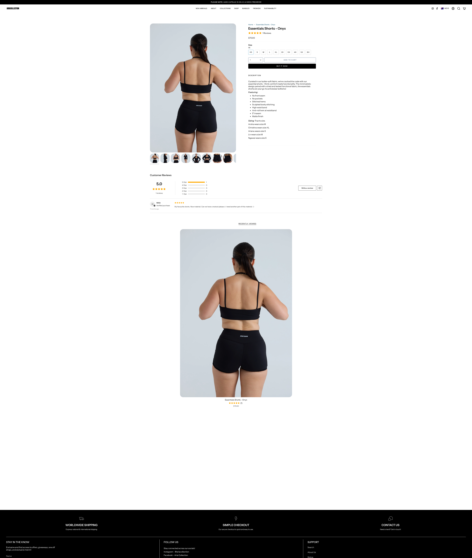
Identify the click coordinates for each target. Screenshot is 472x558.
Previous (150, 88)
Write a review (307, 188)
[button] (225, 8)
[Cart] (464, 8)
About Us (312, 552)
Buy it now (282, 66)
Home (250, 24)
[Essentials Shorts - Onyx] (236, 313)
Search (311, 547)
